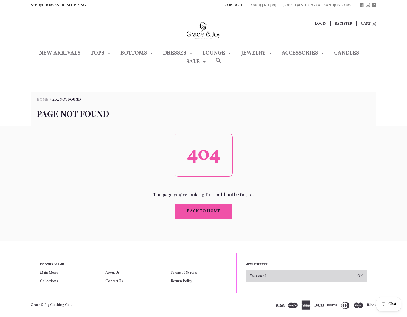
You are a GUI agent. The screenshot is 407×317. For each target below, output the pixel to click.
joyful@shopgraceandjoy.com (317, 5)
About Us (112, 272)
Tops (98, 53)
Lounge (214, 53)
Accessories (300, 53)
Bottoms (134, 53)
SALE (193, 62)
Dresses (175, 53)
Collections (49, 281)
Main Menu (49, 272)
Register (343, 23)
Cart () (368, 23)
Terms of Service (184, 272)
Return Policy (181, 281)
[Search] (218, 64)
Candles (346, 53)
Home (42, 100)
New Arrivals (59, 53)
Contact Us (114, 281)
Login (320, 23)
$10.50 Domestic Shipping (58, 5)
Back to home (203, 211)
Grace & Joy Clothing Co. (51, 305)
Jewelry (254, 53)
